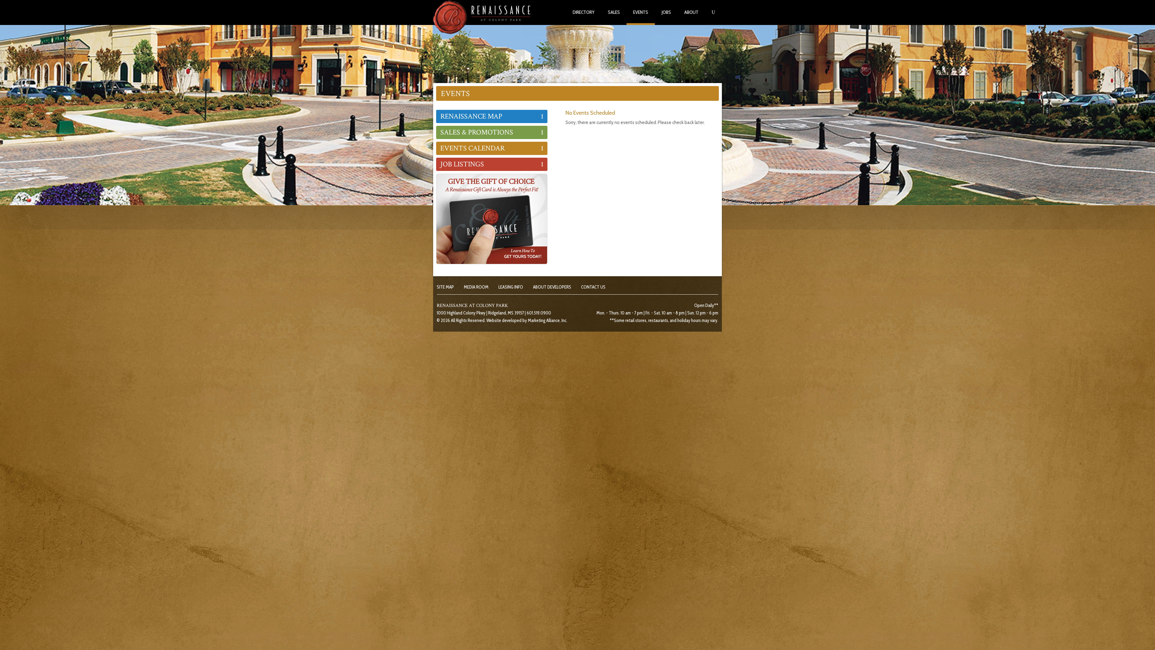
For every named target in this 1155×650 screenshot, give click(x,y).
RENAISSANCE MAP (471, 116)
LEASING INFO (510, 287)
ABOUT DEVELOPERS (552, 287)
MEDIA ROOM (476, 287)
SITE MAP (445, 287)
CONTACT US (593, 287)
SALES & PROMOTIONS (476, 132)
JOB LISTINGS (462, 164)
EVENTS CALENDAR (472, 148)
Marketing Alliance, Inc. (547, 320)
